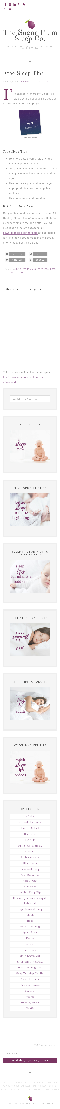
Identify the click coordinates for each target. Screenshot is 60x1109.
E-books (30, 852)
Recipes (30, 944)
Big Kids (30, 840)
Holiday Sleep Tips (30, 892)
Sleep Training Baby (30, 968)
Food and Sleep (30, 869)
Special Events (30, 979)
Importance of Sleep (14, 273)
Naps (30, 921)
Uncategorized (30, 1003)
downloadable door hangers (20, 232)
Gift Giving (30, 881)
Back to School (30, 828)
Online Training (30, 927)
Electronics (30, 863)
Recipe (30, 938)
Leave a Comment (40, 82)
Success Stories (30, 985)
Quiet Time (30, 932)
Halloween (30, 887)
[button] (30, 60)
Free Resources (46, 269)
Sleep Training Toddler (30, 973)
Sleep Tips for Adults (30, 962)
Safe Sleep (30, 950)
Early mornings (30, 857)
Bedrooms (30, 834)
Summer (30, 991)
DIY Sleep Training (26, 269)
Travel (30, 997)
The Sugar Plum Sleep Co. (30, 35)
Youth (30, 1008)
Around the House (30, 822)
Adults (30, 816)
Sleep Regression (30, 956)
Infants (30, 915)
